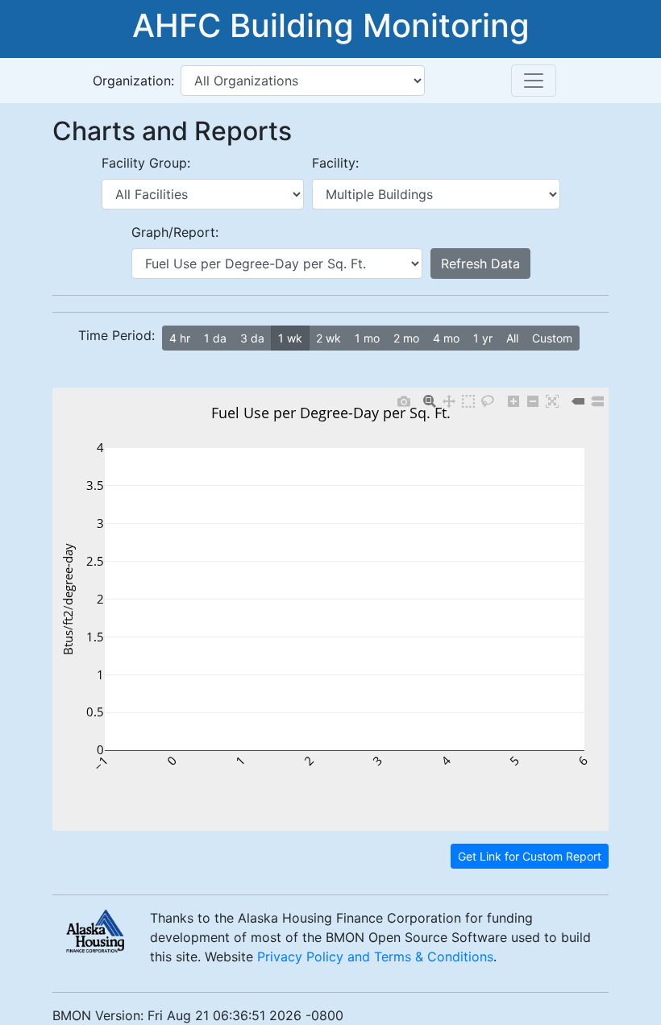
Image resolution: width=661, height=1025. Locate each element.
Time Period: (116, 335)
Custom (552, 338)
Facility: (335, 163)
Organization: (133, 81)
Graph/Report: (174, 232)
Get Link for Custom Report (529, 856)
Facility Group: (146, 163)
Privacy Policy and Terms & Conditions (375, 956)
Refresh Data (480, 263)
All (512, 338)
